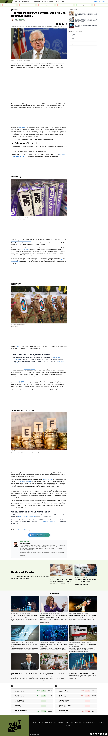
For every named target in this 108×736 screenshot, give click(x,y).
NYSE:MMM (14, 241)
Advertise (68, 725)
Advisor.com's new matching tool (27, 516)
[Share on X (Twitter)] (60, 24)
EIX (59, 701)
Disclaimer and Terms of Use (72, 722)
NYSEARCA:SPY (47, 479)
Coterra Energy (62, 690)
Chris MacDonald (20, 19)
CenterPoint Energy (63, 710)
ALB (15, 706)
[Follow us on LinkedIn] (96, 734)
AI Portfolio (61, 1)
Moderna (17, 690)
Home (34, 722)
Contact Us (48, 722)
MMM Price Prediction (25, 241)
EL (15, 711)
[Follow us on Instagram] (101, 734)
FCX (15, 701)
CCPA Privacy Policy (98, 722)
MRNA (16, 691)
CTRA (60, 691)
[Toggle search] (92, 1)
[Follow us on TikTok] (103, 734)
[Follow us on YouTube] (98, 734)
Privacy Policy (87, 722)
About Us (40, 722)
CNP (59, 711)
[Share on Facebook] (57, 24)
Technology (36, 1)
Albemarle (17, 705)
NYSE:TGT (18, 346)
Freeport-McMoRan (19, 700)
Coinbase (17, 695)
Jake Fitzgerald (77, 577)
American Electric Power (65, 705)
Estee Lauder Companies (21, 710)
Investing (17, 1)
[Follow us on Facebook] (91, 734)
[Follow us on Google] (66, 24)
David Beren (52, 577)
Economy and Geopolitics (48, 1)
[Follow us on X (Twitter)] (93, 734)
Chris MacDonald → (25, 543)
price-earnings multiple (29, 369)
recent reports (21, 127)
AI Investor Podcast (101, 1)
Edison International (64, 700)
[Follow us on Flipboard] (63, 24)
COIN (16, 696)
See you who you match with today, (50, 521)
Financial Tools (58, 722)
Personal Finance (26, 1)
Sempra (60, 695)
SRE (59, 696)
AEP (59, 706)
